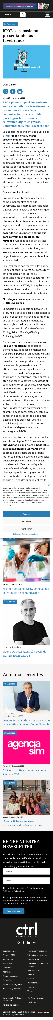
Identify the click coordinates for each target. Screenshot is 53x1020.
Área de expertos (10, 976)
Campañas (7, 980)
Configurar (26, 528)
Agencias (7, 972)
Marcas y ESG (33, 970)
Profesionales (33, 982)
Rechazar (26, 521)
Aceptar (26, 514)
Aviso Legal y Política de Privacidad (13, 999)
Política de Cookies (20, 534)
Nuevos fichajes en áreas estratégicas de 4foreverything (22, 823)
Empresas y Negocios (12, 984)
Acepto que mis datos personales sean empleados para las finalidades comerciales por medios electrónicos (25, 900)
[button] (49, 485)
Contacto (7, 967)
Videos (30, 991)
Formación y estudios (37, 951)
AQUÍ (46, 495)
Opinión (30, 978)
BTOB (6, 135)
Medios (30, 974)
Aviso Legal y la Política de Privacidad (23, 889)
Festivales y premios (12, 988)
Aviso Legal (33, 534)
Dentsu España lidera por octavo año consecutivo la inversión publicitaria (26, 722)
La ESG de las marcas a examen (37, 964)
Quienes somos (10, 951)
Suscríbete (7, 963)
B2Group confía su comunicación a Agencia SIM (24, 772)
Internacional (33, 959)
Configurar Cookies (35, 998)
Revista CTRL (9, 959)
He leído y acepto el (23, 889)
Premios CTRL (9, 955)
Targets (30, 987)
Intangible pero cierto (37, 955)
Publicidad (31, 1002)
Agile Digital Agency (15, 1014)
